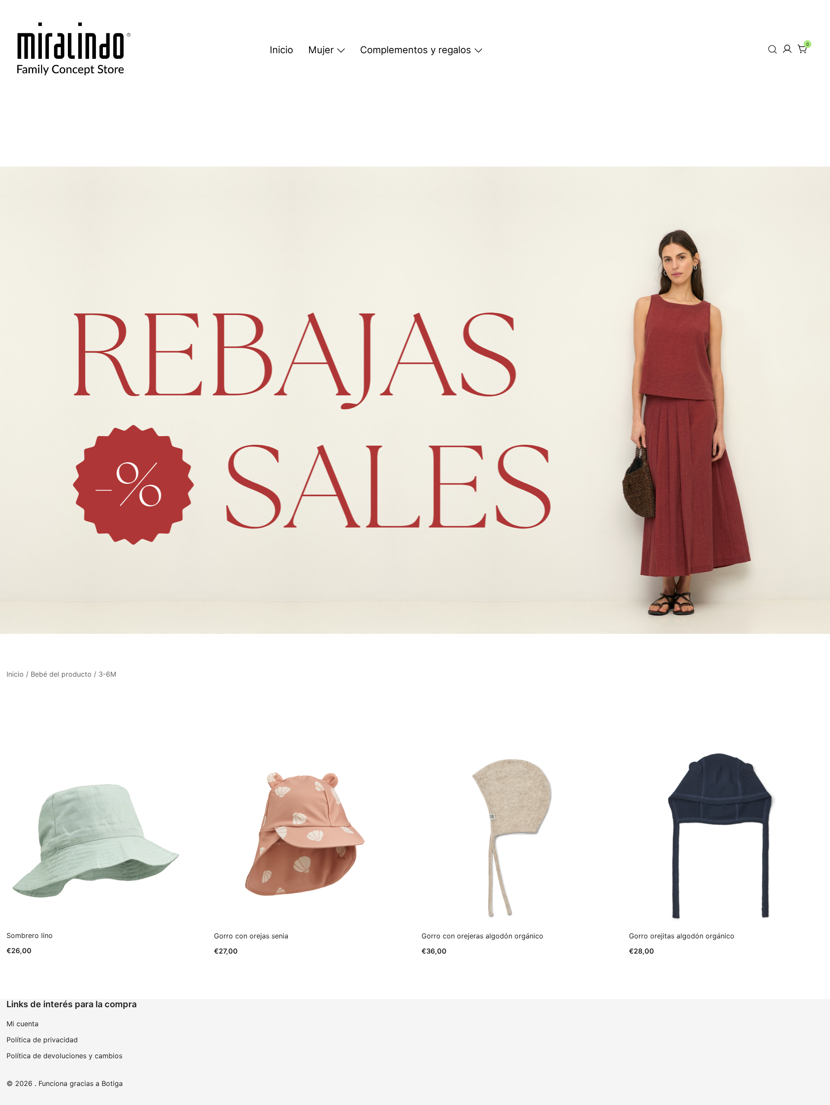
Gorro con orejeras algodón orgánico (482, 936)
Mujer (321, 49)
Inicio (281, 49)
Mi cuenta (22, 1023)
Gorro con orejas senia (251, 936)
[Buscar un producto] (772, 49)
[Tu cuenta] (787, 49)
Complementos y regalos (415, 49)
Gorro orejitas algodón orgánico (681, 936)
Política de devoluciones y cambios (64, 1055)
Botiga (112, 1083)
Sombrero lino (29, 935)
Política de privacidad (42, 1039)
